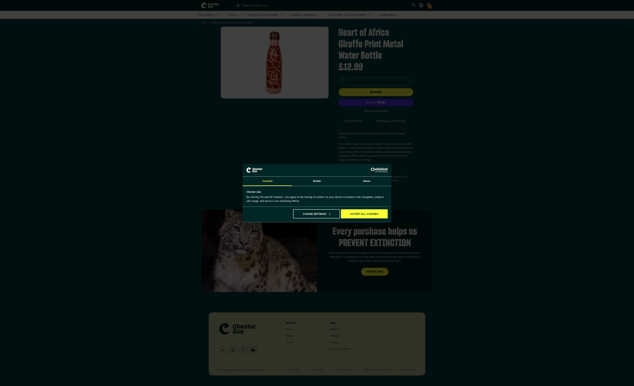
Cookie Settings (314, 213)
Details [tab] (317, 181)
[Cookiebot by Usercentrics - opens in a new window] (373, 170)
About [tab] (366, 181)
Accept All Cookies (364, 213)
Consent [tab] (267, 181)
